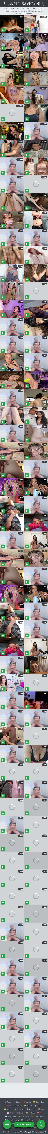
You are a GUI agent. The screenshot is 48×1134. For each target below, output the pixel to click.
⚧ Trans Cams (37, 1116)
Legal (44, 1132)
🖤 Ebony (17, 1102)
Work (22, 1132)
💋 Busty (20, 1113)
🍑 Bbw (41, 1109)
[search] (40, 1124)
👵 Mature (28, 1106)
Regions (16, 1132)
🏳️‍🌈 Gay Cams (23, 1116)
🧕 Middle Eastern (14, 1106)
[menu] (7, 1124)
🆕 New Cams (10, 1116)
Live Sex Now (24, 1124)
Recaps (27, 1132)
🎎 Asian (7, 1102)
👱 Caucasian (38, 1102)
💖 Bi (39, 1113)
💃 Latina (27, 1102)
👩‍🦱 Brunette (19, 1109)
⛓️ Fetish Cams (27, 1120)
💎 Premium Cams (11, 1120)
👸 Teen (38, 1106)
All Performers (36, 1132)
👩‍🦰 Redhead (31, 1109)
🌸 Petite (10, 1113)
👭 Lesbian (30, 1113)
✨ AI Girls (40, 1120)
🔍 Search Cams (37, 1127)
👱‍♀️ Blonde (8, 1109)
